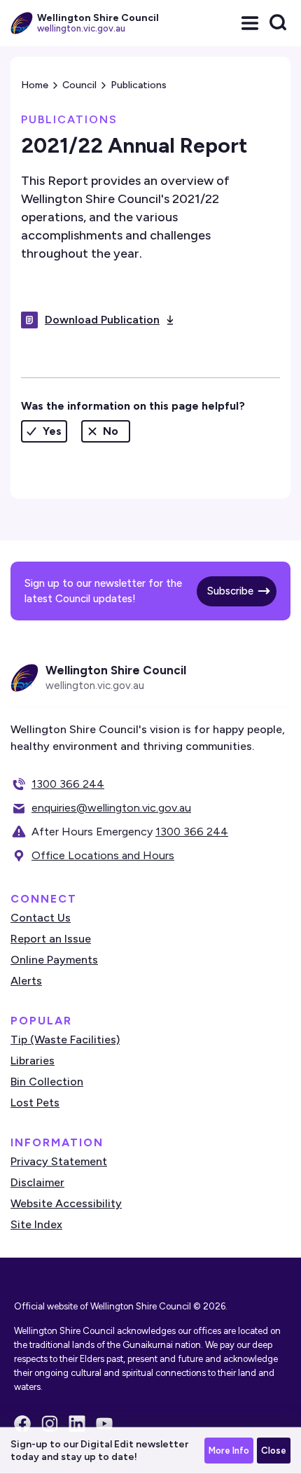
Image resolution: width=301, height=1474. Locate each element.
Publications (139, 85)
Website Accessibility (66, 1203)
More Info (229, 1450)
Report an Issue (50, 938)
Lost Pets (34, 1102)
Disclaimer (37, 1182)
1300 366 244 (67, 784)
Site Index (36, 1224)
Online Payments (54, 959)
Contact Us (40, 917)
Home (34, 85)
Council (79, 85)
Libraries (32, 1060)
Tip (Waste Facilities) (65, 1039)
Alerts (26, 980)
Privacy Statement (58, 1161)
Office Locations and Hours (102, 855)
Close (273, 1450)
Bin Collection (46, 1081)
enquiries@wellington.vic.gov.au (111, 807)
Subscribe (230, 591)
